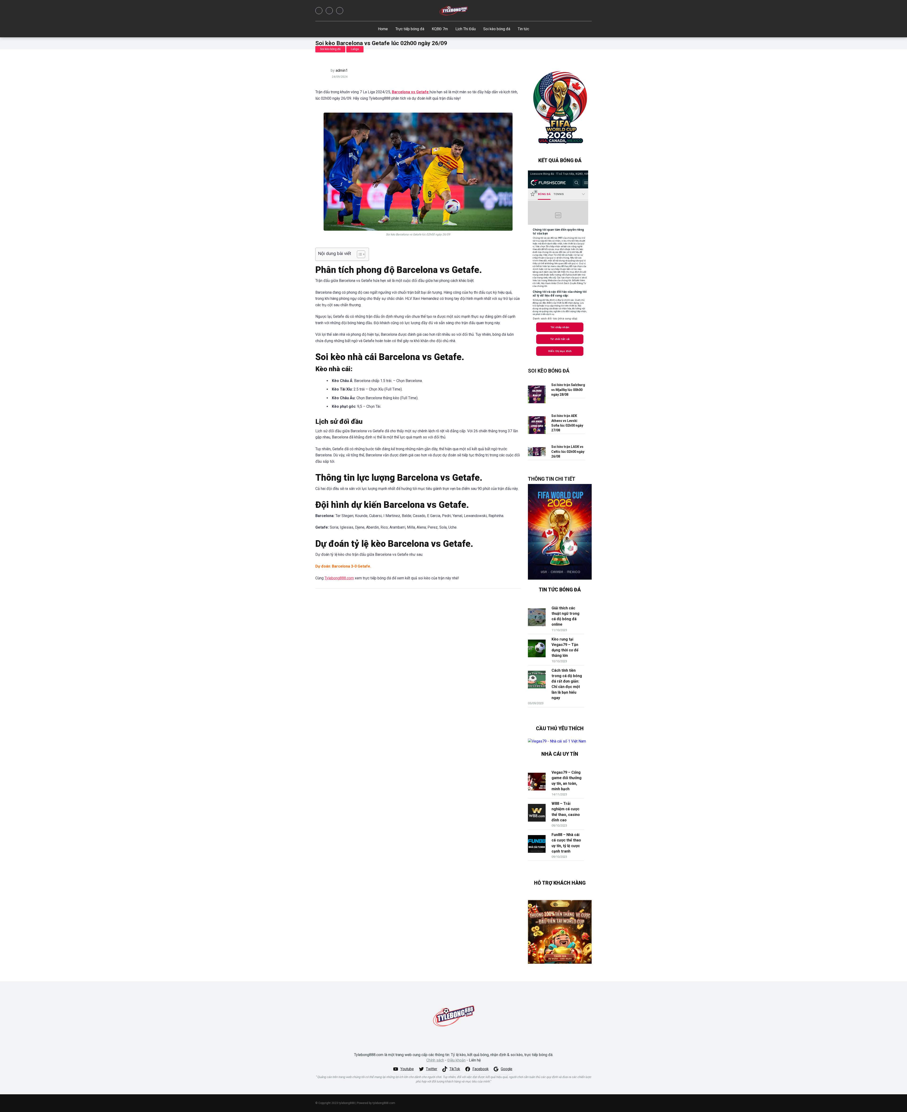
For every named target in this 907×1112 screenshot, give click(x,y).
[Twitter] (329, 10)
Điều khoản (456, 1060)
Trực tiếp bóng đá (409, 29)
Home (383, 29)
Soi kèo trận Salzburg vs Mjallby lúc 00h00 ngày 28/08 (568, 389)
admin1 (342, 70)
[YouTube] (339, 10)
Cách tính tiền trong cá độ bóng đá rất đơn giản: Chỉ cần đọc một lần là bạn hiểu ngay (567, 684)
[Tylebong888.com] (453, 10)
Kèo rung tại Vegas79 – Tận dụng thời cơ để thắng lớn (565, 647)
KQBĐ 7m (440, 29)
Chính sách (435, 1060)
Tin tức (523, 29)
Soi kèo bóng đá (496, 29)
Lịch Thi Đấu (465, 29)
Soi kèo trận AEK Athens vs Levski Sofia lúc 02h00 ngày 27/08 (567, 423)
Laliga (355, 49)
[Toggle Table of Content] (358, 254)
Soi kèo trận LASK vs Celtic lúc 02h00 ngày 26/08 (567, 451)
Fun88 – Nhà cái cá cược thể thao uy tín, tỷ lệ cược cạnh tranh (566, 842)
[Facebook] (318, 10)
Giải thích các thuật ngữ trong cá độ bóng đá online (565, 616)
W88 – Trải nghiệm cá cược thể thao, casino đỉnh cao (566, 811)
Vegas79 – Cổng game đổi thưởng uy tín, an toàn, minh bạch (567, 780)
